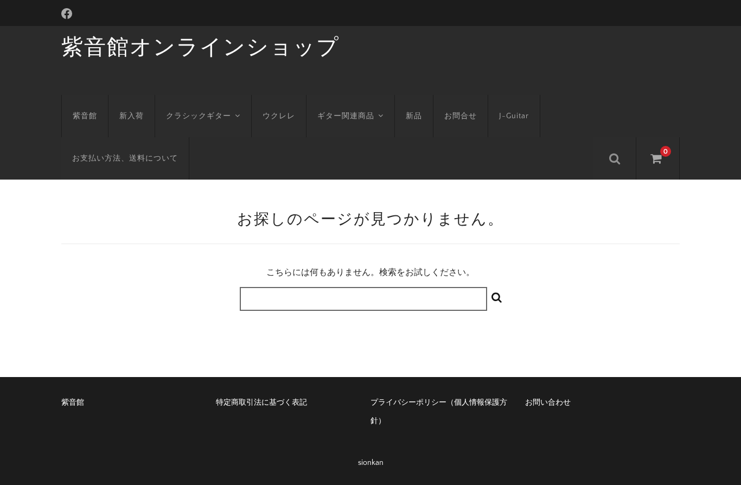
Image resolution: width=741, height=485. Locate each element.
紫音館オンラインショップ (200, 48)
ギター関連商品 (345, 116)
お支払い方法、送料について (125, 158)
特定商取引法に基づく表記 (261, 402)
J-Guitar (514, 116)
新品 (414, 116)
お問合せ (460, 116)
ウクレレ (279, 116)
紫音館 (85, 116)
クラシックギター (198, 116)
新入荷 (131, 116)
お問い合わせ (548, 402)
